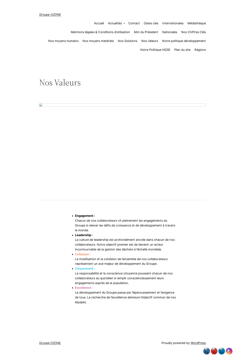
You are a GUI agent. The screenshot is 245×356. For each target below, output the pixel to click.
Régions (200, 49)
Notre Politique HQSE (155, 49)
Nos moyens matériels (98, 41)
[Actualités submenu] (123, 23)
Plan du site (182, 49)
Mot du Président (146, 32)
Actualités (115, 23)
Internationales (173, 23)
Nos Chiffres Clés (193, 32)
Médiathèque (197, 23)
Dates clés (151, 23)
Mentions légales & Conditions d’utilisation (100, 32)
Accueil (99, 23)
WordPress (198, 343)
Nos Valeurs (149, 41)
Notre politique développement (184, 41)
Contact (134, 23)
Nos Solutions (127, 41)
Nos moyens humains (63, 41)
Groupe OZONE (50, 14)
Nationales (169, 32)
